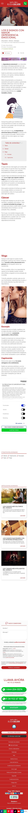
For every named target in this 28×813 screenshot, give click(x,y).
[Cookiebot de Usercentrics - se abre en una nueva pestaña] (20, 381)
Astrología (16, 40)
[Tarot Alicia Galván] (7, 6)
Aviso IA (14, 786)
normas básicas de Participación (16, 663)
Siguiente (24, 811)
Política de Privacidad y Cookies (14, 772)
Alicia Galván (4, 40)
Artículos (11, 40)
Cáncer (6, 148)
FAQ (14, 755)
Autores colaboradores (14, 748)
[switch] (23, 410)
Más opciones (19, 423)
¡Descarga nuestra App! (14, 736)
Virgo (6, 152)
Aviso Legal (14, 769)
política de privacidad (20, 642)
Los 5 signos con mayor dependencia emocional (13, 42)
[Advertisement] (14, 239)
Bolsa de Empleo (14, 745)
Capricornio (10, 157)
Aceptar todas (14, 430)
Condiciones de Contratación (14, 765)
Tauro (6, 145)
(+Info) (14, 648)
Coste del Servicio (14, 762)
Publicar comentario (14, 667)
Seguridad (14, 775)
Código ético (14, 782)
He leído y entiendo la (14, 642)
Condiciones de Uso (14, 779)
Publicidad (14, 752)
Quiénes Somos (14, 759)
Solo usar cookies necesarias (14, 427)
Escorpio (9, 154)
